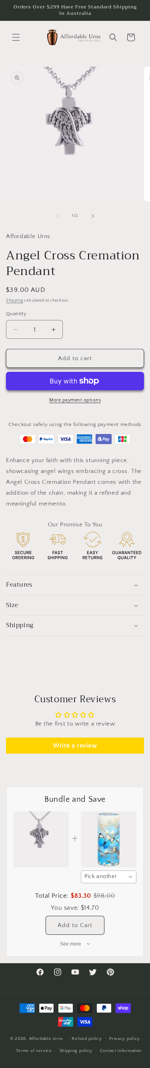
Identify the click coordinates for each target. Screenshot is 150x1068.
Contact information (121, 1050)
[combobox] (108, 876)
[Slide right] (93, 216)
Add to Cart (75, 925)
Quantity (16, 313)
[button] (16, 37)
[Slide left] (57, 216)
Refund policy (87, 1038)
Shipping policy (76, 1050)
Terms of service (34, 1050)
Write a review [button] (75, 745)
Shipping (14, 300)
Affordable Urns (46, 1038)
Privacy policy (124, 1038)
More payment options (75, 400)
